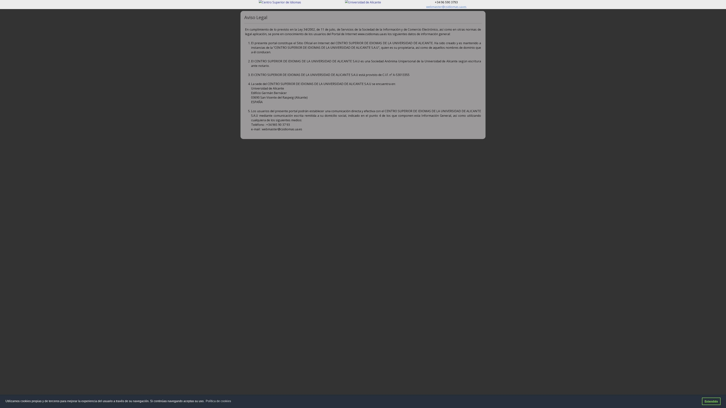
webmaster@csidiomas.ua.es (446, 7)
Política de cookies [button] (218, 401)
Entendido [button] (711, 401)
